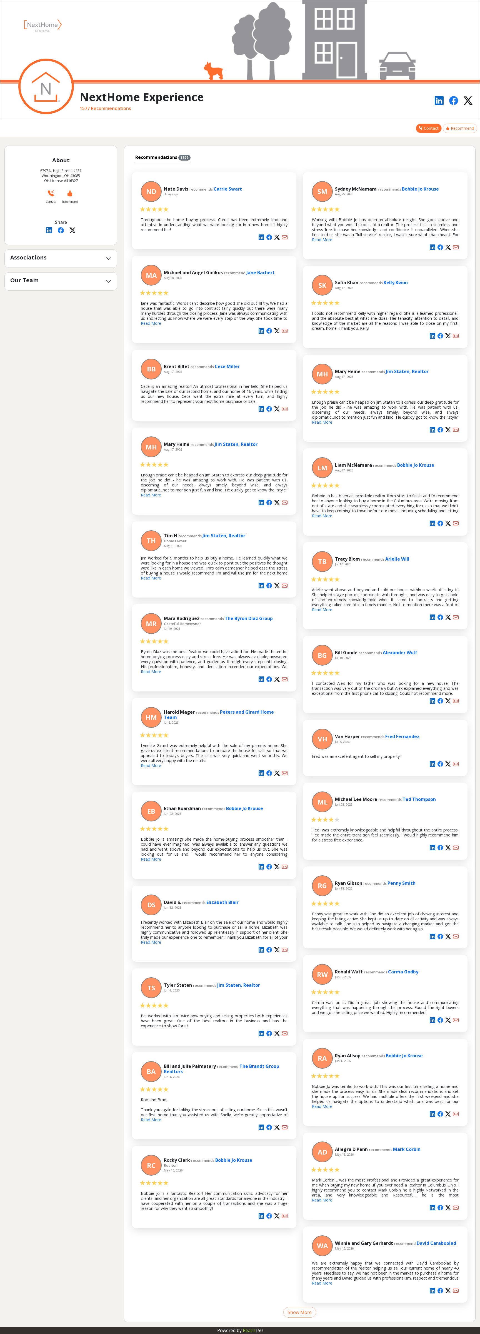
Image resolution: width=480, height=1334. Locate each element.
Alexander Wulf (400, 652)
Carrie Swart (228, 189)
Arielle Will (397, 559)
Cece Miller (227, 366)
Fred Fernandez (402, 736)
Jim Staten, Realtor (407, 371)
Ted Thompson (419, 799)
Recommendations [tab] (161, 157)
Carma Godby (403, 972)
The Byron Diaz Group (249, 618)
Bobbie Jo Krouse (420, 189)
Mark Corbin (407, 1149)
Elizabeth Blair (222, 902)
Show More (300, 1312)
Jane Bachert (260, 272)
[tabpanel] (300, 742)
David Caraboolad (436, 1243)
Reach (253, 1330)
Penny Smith (402, 883)
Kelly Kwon (396, 282)
